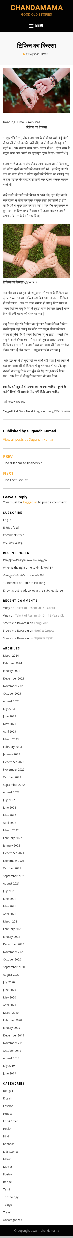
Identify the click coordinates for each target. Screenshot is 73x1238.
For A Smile (10, 1121)
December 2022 (13, 762)
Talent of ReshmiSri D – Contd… (36, 608)
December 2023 (13, 678)
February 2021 (12, 929)
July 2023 (9, 709)
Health (7, 1129)
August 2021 (11, 883)
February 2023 (12, 747)
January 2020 (11, 1028)
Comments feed (13, 535)
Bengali (8, 1091)
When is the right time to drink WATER (28, 567)
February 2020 (12, 1020)
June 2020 (9, 990)
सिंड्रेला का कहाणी (43, 638)
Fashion (8, 1106)
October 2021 (12, 868)
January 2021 (11, 937)
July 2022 (9, 800)
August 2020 (11, 975)
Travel (7, 1212)
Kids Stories (10, 1151)
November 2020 (13, 952)
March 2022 (11, 830)
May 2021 (9, 906)
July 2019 (9, 1066)
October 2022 (12, 777)
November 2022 (13, 769)
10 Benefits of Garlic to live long (24, 583)
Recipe (7, 1182)
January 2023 (11, 754)
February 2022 (12, 838)
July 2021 (9, 891)
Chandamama (36, 7)
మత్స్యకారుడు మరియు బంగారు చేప (23, 575)
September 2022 (14, 785)
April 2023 (9, 731)
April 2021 (9, 914)
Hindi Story (18, 411)
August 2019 (11, 1058)
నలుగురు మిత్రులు (44, 630)
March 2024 (11, 655)
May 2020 (9, 997)
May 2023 (9, 724)
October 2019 (12, 1051)
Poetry (7, 1174)
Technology (10, 1197)
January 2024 (11, 671)
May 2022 (9, 815)
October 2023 (12, 693)
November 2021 (13, 861)
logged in (30, 502)
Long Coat (41, 623)
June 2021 (9, 899)
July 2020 (9, 982)
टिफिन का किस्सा (62, 411)
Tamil (6, 1189)
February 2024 (12, 663)
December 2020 (13, 944)
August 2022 (11, 792)
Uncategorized (12, 1220)
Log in (7, 520)
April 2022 (9, 823)
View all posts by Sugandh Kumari (28, 439)
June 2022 (9, 807)
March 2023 (11, 739)
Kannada (9, 1144)
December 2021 (13, 853)
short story (47, 411)
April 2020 (9, 1005)
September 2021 (14, 876)
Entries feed (11, 527)
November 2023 (13, 686)
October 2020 (12, 959)
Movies (8, 1167)
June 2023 (9, 716)
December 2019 (13, 1035)
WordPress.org (13, 542)
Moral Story (32, 411)
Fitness (7, 1114)
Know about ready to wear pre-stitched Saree (33, 590)
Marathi (8, 1159)
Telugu (7, 1205)
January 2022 (11, 845)
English (7, 1098)
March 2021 (11, 921)
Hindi (6, 1136)
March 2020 (11, 1013)
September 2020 (14, 967)
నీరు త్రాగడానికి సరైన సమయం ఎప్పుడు (25, 560)
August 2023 (11, 701)
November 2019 (13, 1043)
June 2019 (9, 1073)
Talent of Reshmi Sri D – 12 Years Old (39, 615)
